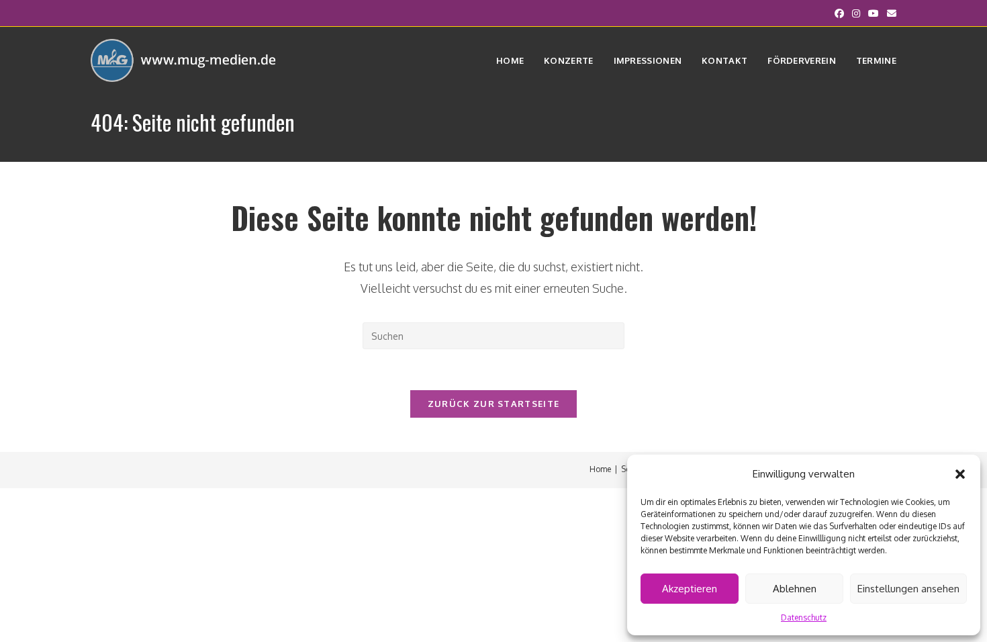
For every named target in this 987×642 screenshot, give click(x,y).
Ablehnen (794, 588)
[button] (960, 474)
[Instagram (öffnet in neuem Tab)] (856, 13)
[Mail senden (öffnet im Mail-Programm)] (889, 13)
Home (600, 469)
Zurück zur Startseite (493, 403)
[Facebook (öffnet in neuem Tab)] (839, 13)
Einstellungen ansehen (908, 588)
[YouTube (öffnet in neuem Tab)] (873, 13)
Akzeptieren (689, 588)
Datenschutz (804, 617)
